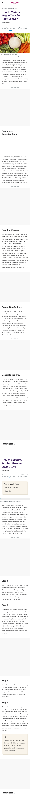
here (10, 30)
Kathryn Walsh (6, 22)
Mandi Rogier (6, 470)
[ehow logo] (15, 2)
